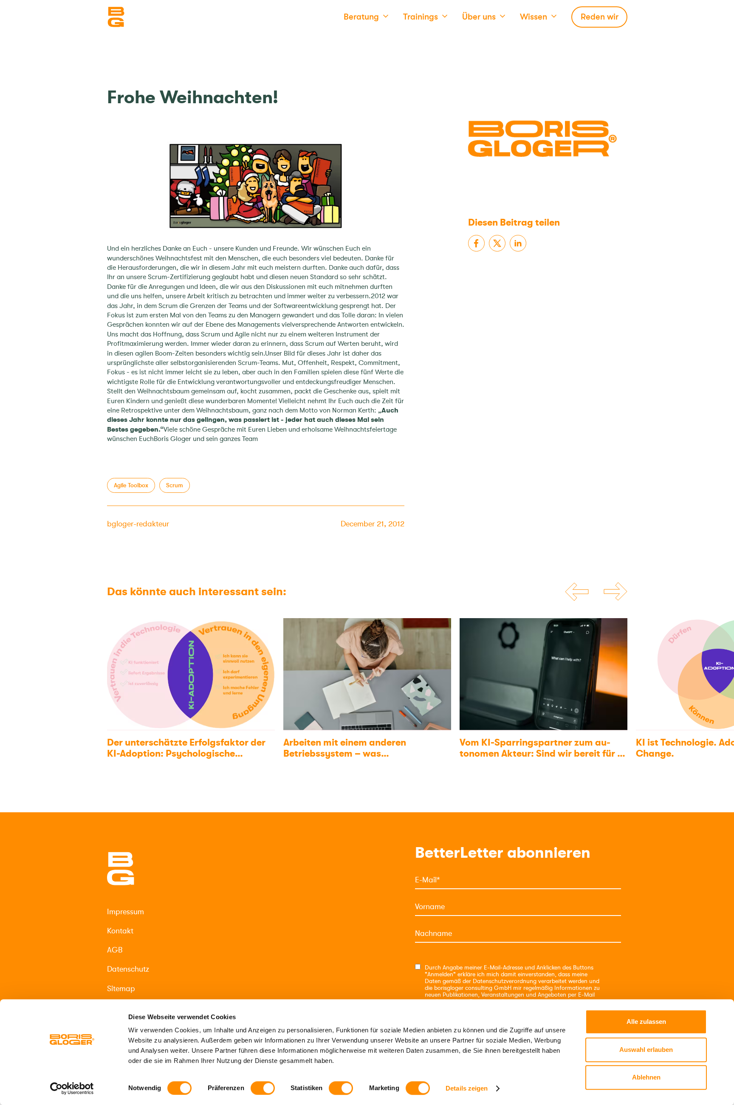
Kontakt (120, 931)
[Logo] (149, 17)
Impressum (125, 911)
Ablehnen (646, 1077)
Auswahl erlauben (646, 1049)
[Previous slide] (577, 591)
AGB (114, 950)
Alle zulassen (646, 1021)
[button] (366, 17)
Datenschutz (128, 969)
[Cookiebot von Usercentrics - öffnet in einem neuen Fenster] (72, 1088)
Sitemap (121, 988)
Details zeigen (467, 1088)
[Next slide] (615, 592)
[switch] (263, 1088)
